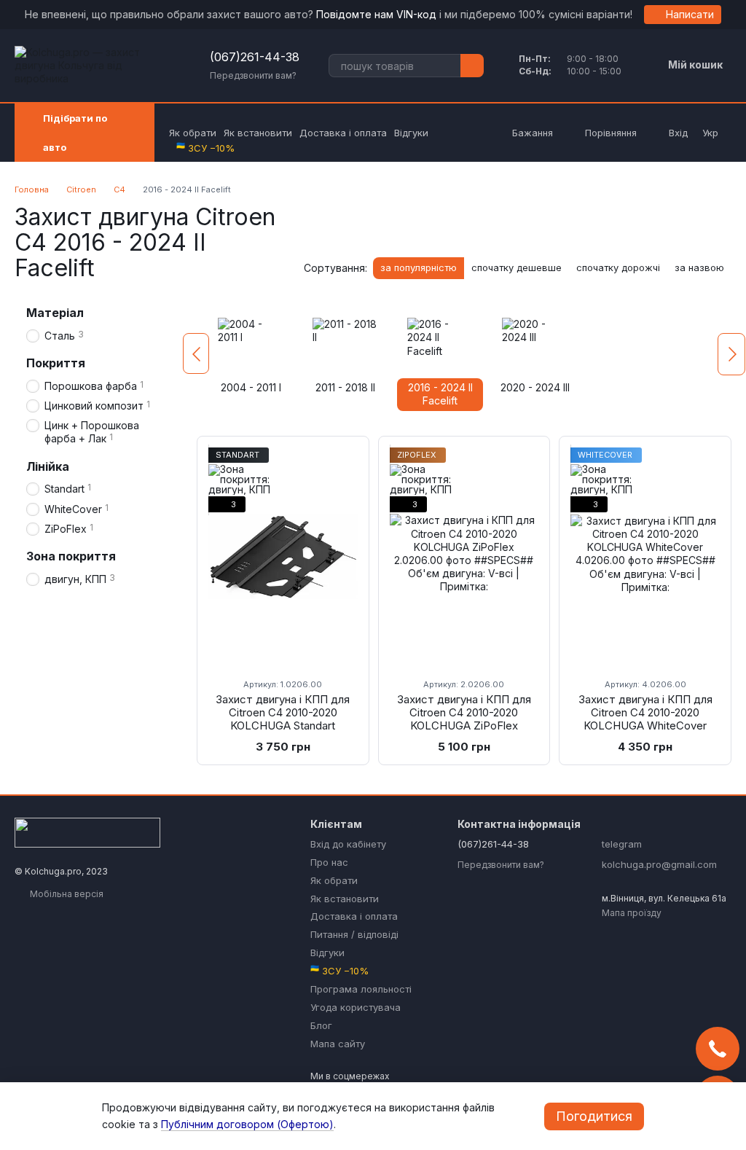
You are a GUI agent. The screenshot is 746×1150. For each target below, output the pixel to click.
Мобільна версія (65, 893)
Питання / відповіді (354, 934)
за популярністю (418, 267)
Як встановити (258, 132)
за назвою (699, 267)
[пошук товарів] (472, 65)
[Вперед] (731, 354)
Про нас (329, 862)
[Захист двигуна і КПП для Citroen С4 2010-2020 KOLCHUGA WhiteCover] (645, 556)
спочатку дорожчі (618, 267)
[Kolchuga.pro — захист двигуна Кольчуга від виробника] (87, 831)
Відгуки (411, 132)
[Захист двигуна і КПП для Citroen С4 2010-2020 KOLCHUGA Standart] (283, 556)
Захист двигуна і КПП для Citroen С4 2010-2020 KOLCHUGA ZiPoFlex (464, 712)
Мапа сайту (337, 1043)
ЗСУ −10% (205, 148)
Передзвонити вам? (253, 75)
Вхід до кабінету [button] (348, 844)
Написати (690, 14)
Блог (321, 1025)
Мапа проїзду (631, 912)
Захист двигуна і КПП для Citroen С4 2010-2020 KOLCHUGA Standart (283, 712)
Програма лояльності (361, 989)
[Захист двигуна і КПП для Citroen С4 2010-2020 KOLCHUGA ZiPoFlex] (464, 556)
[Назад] (196, 353)
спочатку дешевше (516, 267)
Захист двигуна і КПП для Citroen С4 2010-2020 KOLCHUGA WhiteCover (645, 712)
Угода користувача (355, 1007)
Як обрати (192, 132)
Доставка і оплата (343, 132)
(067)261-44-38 (254, 57)
